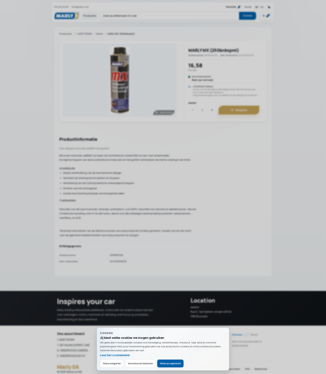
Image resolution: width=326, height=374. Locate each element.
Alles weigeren (112, 363)
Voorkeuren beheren (140, 363)
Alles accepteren (170, 363)
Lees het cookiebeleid (115, 355)
